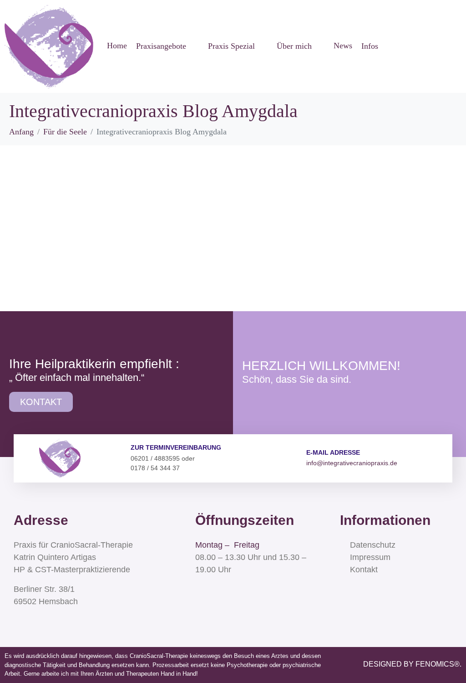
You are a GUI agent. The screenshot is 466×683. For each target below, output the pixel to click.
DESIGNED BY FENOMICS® (411, 664)
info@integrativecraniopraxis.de (351, 463)
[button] (167, 46)
